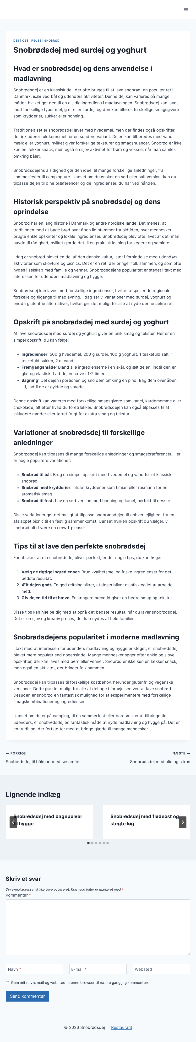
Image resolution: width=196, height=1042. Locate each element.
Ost (25, 40)
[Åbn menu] (185, 9)
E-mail (79, 969)
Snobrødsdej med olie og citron (160, 757)
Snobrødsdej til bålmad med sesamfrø (43, 757)
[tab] (88, 843)
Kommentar (18, 895)
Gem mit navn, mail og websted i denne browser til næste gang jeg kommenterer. (81, 982)
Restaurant (121, 1027)
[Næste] (182, 822)
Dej (16, 40)
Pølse (36, 40)
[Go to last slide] (13, 822)
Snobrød (52, 40)
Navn (14, 969)
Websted (143, 969)
